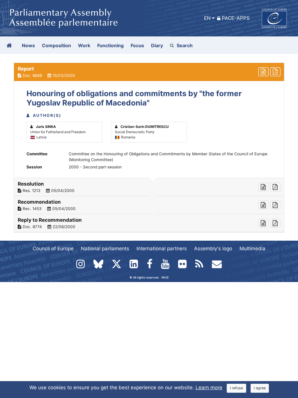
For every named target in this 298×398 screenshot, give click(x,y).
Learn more (209, 387)
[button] (149, 72)
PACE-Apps (236, 18)
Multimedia (252, 248)
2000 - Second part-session (95, 167)
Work (84, 45)
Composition (56, 45)
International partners (161, 248)
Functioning (110, 45)
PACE (165, 277)
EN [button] (207, 18)
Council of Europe (53, 248)
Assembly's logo (213, 248)
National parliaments (105, 248)
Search (185, 45)
